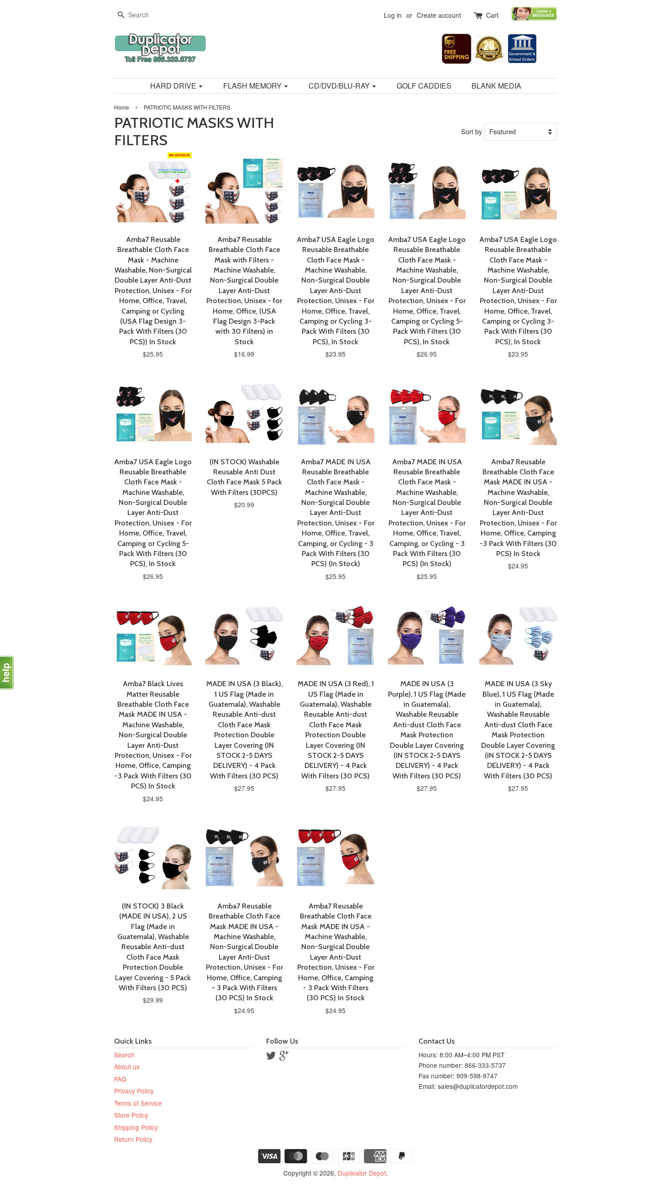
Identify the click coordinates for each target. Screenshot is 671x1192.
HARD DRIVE (174, 85)
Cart (492, 15)
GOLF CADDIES (424, 85)
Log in (393, 15)
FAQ (120, 1078)
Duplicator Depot (362, 1172)
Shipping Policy (136, 1127)
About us (127, 1066)
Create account (439, 15)
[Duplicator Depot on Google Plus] (284, 1056)
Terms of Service (138, 1103)
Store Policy (131, 1114)
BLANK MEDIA (496, 85)
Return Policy (133, 1139)
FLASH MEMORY (253, 85)
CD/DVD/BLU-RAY (340, 85)
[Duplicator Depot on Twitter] (271, 1056)
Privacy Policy (134, 1090)
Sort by (471, 131)
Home (121, 107)
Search (124, 1054)
